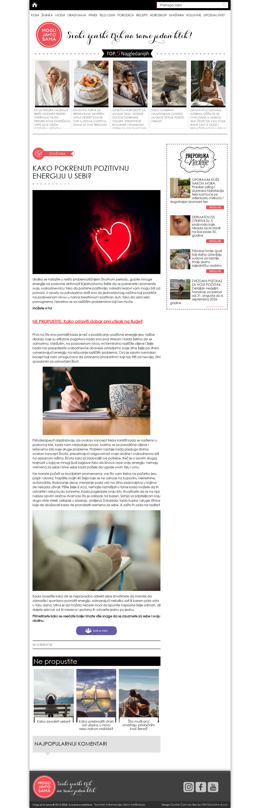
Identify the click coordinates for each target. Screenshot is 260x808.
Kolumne (193, 15)
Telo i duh (107, 15)
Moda (60, 15)
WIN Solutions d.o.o (214, 804)
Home (34, 5)
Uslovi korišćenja (134, 804)
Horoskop (158, 15)
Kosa (35, 15)
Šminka (47, 15)
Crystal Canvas (180, 804)
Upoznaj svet (214, 15)
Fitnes (93, 15)
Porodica (125, 15)
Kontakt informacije (107, 804)
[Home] (65, 787)
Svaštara (176, 15)
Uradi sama (77, 15)
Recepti (141, 15)
